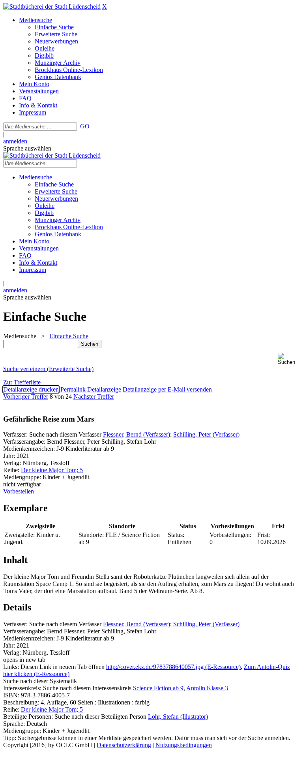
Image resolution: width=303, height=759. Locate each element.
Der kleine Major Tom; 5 (52, 470)
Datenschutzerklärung (124, 745)
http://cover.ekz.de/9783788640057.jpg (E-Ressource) (173, 666)
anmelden (15, 141)
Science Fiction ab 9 (158, 688)
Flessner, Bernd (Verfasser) (136, 434)
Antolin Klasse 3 (207, 688)
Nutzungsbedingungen (183, 745)
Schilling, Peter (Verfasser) (206, 434)
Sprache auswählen (27, 148)
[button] (289, 359)
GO (85, 126)
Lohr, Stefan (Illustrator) (178, 716)
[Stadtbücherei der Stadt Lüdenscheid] (52, 6)
